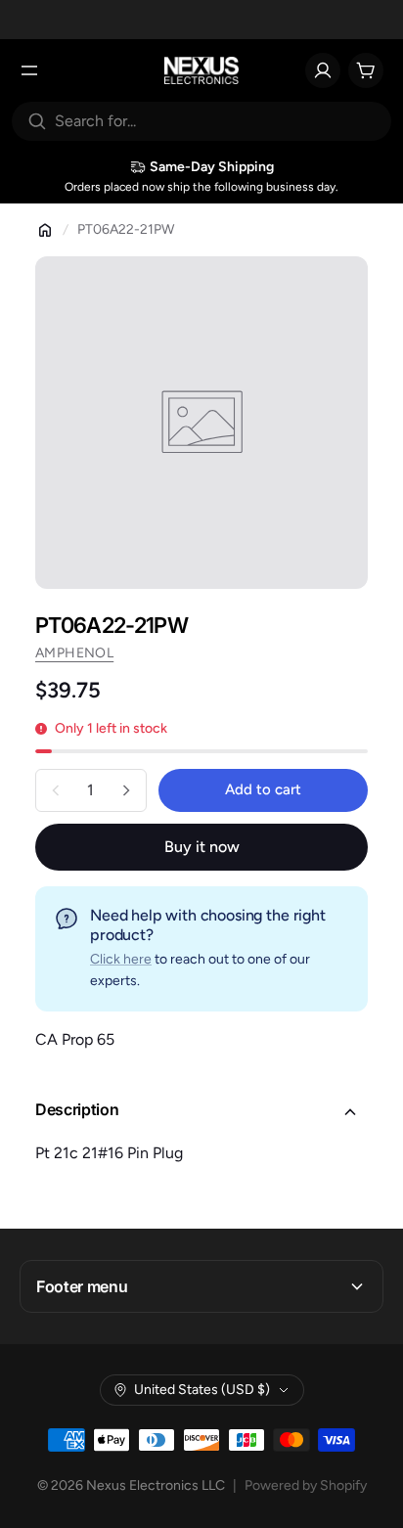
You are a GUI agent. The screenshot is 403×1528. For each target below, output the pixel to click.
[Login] (322, 70)
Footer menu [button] (81, 1286)
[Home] (45, 230)
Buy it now (202, 846)
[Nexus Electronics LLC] (202, 70)
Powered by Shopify (306, 1485)
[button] (201, 1112)
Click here (121, 959)
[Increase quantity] (126, 790)
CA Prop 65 (74, 1039)
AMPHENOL (74, 653)
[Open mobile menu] (29, 70)
